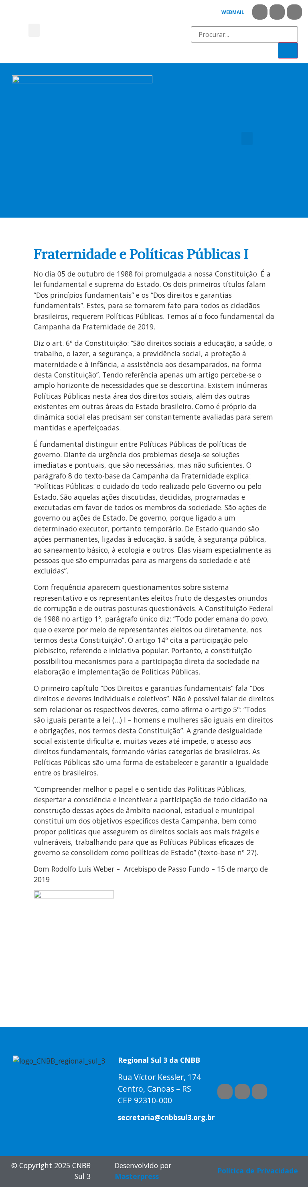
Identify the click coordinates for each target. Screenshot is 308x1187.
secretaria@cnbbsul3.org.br (166, 1117)
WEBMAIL (232, 12)
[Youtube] (277, 12)
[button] (34, 30)
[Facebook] (259, 12)
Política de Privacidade (257, 1170)
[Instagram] (294, 12)
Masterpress (137, 1176)
